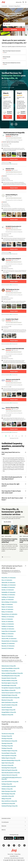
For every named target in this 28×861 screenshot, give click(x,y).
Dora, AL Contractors (7, 580)
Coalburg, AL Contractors (8, 597)
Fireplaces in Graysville (7, 714)
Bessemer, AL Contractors (8, 646)
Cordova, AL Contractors (8, 624)
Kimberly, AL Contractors (8, 616)
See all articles (7, 522)
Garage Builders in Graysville (9, 712)
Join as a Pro (18, 2)
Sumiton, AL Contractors (8, 590)
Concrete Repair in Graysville (9, 753)
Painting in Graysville (7, 748)
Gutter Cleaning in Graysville (9, 791)
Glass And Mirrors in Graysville (9, 801)
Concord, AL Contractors (8, 648)
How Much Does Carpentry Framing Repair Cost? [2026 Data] (9, 540)
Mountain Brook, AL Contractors (10, 641)
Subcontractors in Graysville (9, 666)
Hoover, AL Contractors (7, 636)
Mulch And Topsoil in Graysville (9, 770)
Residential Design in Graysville (9, 695)
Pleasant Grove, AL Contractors (9, 614)
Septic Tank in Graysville (8, 763)
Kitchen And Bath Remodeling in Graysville (12, 673)
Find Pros (14, 29)
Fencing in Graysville (7, 736)
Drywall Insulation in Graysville (9, 705)
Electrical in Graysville (7, 700)
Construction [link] (4, 6)
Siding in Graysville (6, 798)
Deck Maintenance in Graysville (9, 741)
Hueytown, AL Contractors (8, 643)
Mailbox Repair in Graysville (8, 758)
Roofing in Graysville (7, 784)
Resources (4, 826)
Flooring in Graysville (7, 738)
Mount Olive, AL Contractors (9, 577)
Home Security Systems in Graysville (11, 772)
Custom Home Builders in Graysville (10, 668)
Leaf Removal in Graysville (8, 803)
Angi (3, 536)
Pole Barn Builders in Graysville (9, 680)
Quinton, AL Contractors (8, 599)
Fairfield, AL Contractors (8, 626)
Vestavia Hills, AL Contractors (9, 638)
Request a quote (7, 116)
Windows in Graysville (7, 789)
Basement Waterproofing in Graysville (11, 760)
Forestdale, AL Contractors (8, 587)
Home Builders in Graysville (8, 671)
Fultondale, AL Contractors (8, 594)
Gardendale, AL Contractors (8, 592)
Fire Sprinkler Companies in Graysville (11, 688)
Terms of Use (10, 854)
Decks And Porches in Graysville (10, 702)
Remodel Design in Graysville (9, 685)
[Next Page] (25, 436)
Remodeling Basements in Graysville (11, 675)
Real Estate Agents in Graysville (9, 683)
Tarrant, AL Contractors (7, 621)
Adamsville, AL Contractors (8, 582)
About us (4, 829)
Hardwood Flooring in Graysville (9, 806)
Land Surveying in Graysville (9, 786)
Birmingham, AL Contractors (9, 585)
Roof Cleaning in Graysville (8, 793)
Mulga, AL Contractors (7, 604)
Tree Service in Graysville (8, 733)
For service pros (5, 822)
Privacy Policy (17, 854)
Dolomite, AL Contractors (8, 629)
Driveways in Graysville (7, 765)
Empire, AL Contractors (7, 607)
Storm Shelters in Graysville (8, 690)
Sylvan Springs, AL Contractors (9, 602)
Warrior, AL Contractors (7, 609)
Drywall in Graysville (7, 707)
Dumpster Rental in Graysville (9, 678)
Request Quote (14, 159)
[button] (4, 154)
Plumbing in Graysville (7, 746)
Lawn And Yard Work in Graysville (10, 781)
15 (22, 436)
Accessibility (14, 856)
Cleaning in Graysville (7, 743)
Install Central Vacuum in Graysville (10, 697)
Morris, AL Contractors (7, 619)
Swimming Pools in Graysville (9, 767)
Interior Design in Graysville (8, 710)
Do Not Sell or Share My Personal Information (14, 858)
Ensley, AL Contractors (7, 611)
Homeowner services (6, 818)
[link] (4, 112)
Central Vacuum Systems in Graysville (11, 692)
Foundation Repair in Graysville (9, 750)
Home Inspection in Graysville (9, 755)
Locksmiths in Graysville (8, 796)
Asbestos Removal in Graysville (9, 775)
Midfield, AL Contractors (8, 633)
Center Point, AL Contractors (9, 631)
